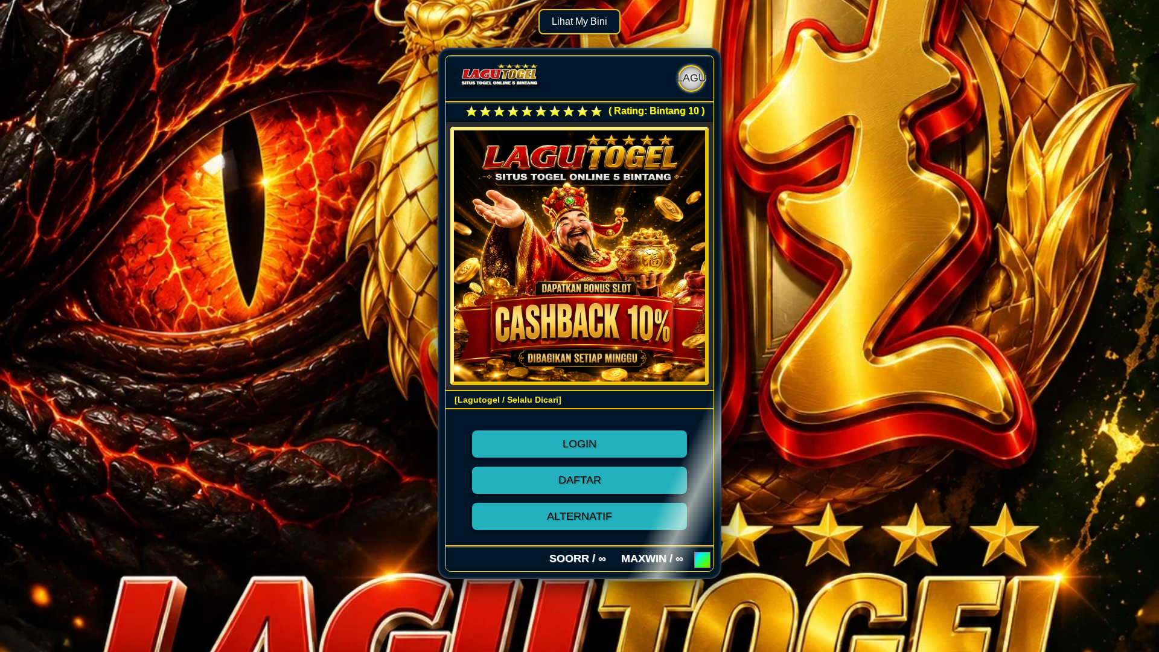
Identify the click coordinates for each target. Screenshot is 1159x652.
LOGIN (579, 444)
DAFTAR (579, 480)
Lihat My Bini (579, 21)
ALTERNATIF (579, 516)
